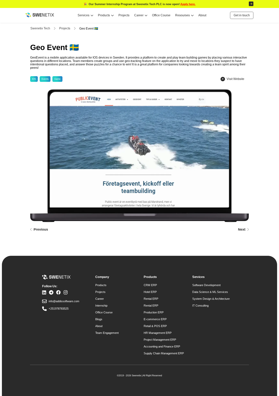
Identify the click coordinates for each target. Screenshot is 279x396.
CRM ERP (150, 285)
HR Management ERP (158, 332)
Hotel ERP (150, 291)
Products (104, 15)
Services (83, 15)
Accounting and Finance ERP (162, 346)
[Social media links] (44, 292)
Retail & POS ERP (155, 326)
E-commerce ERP (155, 319)
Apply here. (187, 4)
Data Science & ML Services (210, 291)
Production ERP (154, 312)
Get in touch (242, 15)
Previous (41, 229)
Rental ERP (151, 298)
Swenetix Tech (40, 28)
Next (241, 229)
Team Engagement (107, 332)
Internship (101, 305)
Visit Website (235, 79)
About (202, 15)
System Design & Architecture (211, 298)
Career (138, 15)
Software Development (206, 285)
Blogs (98, 319)
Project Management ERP (160, 339)
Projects (123, 15)
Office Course (161, 15)
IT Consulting (200, 305)
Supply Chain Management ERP (164, 353)
